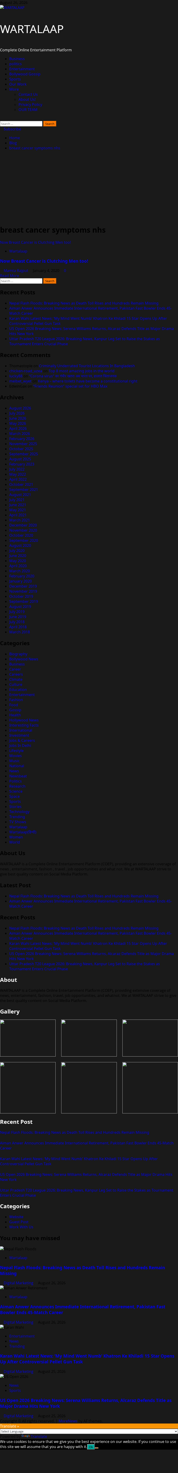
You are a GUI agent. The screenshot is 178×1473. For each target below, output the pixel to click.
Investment (19, 735)
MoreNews (68, 1421)
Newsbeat (18, 776)
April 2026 (18, 428)
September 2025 (23, 453)
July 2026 (17, 413)
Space (14, 796)
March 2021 (19, 520)
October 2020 (21, 535)
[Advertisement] (89, 187)
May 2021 (17, 509)
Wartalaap (18, 251)
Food (13, 704)
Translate (39, 1436)
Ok (91, 1447)
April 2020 (18, 565)
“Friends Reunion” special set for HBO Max (70, 386)
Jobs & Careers (22, 740)
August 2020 (20, 545)
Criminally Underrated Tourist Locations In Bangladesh (87, 365)
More (14, 89)
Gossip (15, 709)
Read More (9, 275)
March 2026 (19, 433)
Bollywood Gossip (25, 74)
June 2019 (17, 616)
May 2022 (17, 474)
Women (16, 837)
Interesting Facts (24, 725)
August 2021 (20, 494)
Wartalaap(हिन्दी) (22, 832)
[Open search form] (1, 118)
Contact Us (28, 94)
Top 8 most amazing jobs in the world (81, 370)
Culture (15, 684)
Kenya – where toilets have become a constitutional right (87, 381)
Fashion (16, 699)
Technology (19, 811)
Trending (17, 816)
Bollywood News (23, 659)
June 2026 (17, 418)
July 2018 (17, 621)
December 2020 (23, 525)
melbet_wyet (20, 381)
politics (15, 63)
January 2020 (20, 581)
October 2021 (21, 484)
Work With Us (21, 1227)
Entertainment (22, 68)
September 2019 (23, 601)
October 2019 (21, 596)
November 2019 (23, 591)
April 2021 (18, 515)
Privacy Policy (30, 104)
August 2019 (20, 606)
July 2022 (17, 469)
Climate (15, 679)
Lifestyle (16, 750)
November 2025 (23, 443)
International (20, 730)
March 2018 (19, 632)
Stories (15, 806)
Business (17, 58)
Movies (15, 755)
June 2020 (17, 555)
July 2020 (17, 550)
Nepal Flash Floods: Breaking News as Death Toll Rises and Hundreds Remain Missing (84, 303)
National (16, 765)
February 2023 (21, 464)
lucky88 (15, 376)
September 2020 (23, 540)
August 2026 (20, 408)
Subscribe (12, 129)
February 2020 (21, 576)
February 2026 (21, 438)
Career (15, 669)
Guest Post (19, 1221)
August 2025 (20, 459)
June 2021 (17, 504)
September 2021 (23, 489)
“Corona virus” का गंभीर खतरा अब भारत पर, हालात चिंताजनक (73, 376)
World (14, 842)
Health (15, 715)
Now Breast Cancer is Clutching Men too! (35, 242)
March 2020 (19, 570)
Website (16, 1216)
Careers (16, 674)
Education (18, 689)
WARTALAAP (32, 28)
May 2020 (17, 560)
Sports (15, 79)
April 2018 (18, 626)
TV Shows (17, 821)
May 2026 (17, 423)
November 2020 (23, 530)
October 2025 (21, 448)
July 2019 (17, 611)
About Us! (27, 99)
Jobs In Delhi (20, 745)
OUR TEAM (28, 109)
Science (15, 791)
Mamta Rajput (16, 270)
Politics (15, 781)
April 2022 (18, 479)
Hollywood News (24, 720)
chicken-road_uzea (25, 370)
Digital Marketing (19, 1282)
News (14, 770)
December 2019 (23, 586)
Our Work (18, 84)
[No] (97, 1448)
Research (17, 786)
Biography (18, 653)
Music (14, 760)
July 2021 (17, 499)
